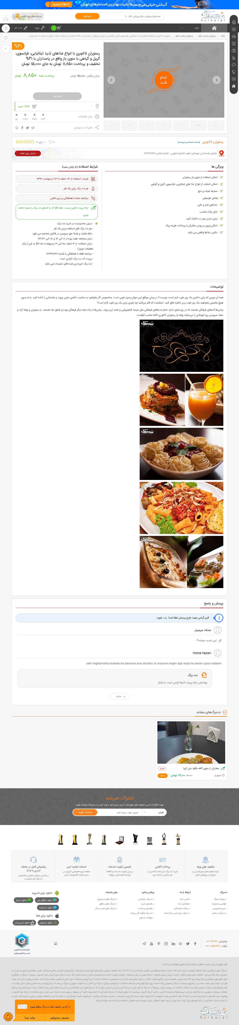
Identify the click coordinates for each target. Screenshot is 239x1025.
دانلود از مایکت (45, 908)
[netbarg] (213, 1012)
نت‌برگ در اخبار (219, 913)
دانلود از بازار (21, 900)
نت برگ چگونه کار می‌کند (141, 913)
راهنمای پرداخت (145, 908)
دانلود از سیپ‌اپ (22, 923)
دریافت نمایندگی (181, 908)
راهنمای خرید (147, 904)
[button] (111, 80)
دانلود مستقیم (46, 923)
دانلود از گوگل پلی (44, 900)
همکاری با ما (183, 904)
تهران (196, 28)
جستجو (87, 16)
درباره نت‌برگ (220, 899)
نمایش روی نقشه (28, 153)
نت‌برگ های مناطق (107, 904)
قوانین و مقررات (219, 904)
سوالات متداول (146, 918)
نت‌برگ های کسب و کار (105, 908)
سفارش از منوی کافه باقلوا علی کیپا (201, 768)
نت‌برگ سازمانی (145, 899)
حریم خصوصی (219, 908)
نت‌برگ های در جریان (106, 899)
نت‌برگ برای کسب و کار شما (176, 913)
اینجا (199, 219)
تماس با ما (184, 899)
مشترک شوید (85, 812)
